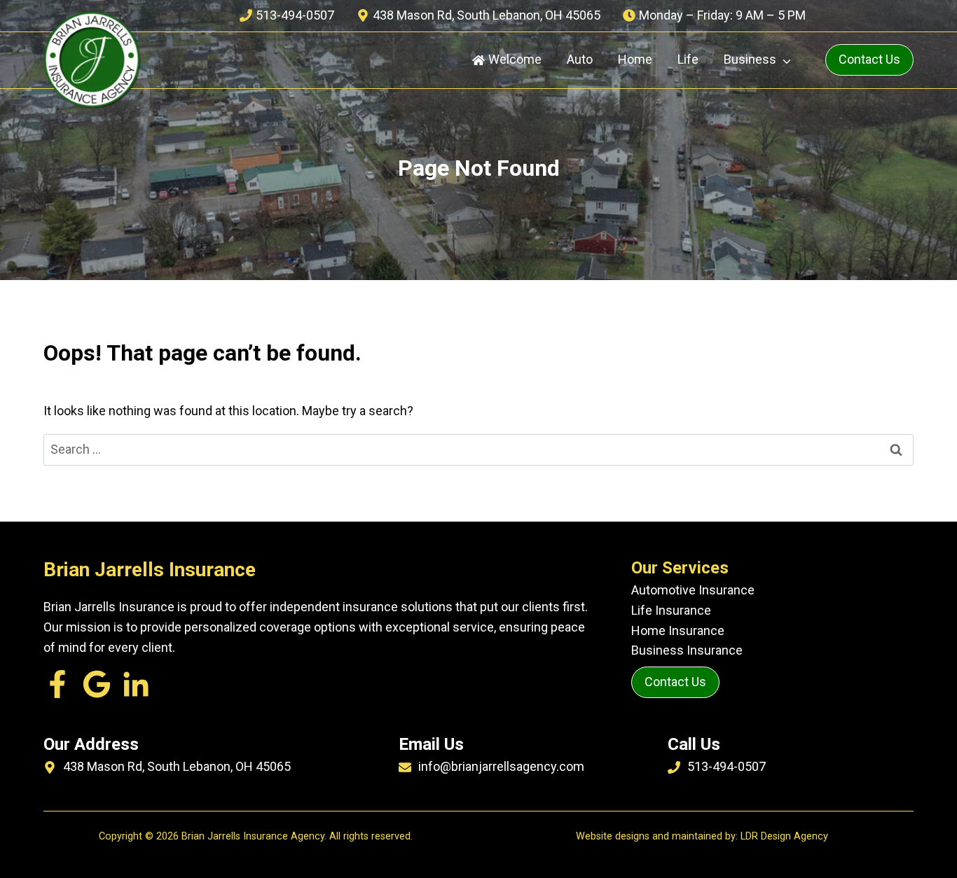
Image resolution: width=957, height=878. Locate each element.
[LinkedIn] (97, 684)
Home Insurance (677, 630)
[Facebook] (57, 684)
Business (750, 59)
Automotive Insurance (693, 590)
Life (687, 59)
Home (635, 59)
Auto (580, 59)
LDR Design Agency (784, 836)
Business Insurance (687, 650)
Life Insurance (671, 610)
